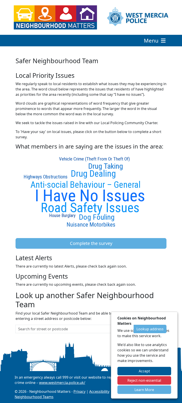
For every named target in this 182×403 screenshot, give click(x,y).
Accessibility (99, 391)
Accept (144, 371)
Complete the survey (91, 243)
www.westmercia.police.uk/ (62, 382)
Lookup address (150, 329)
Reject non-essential (144, 380)
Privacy (79, 391)
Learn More (144, 389)
